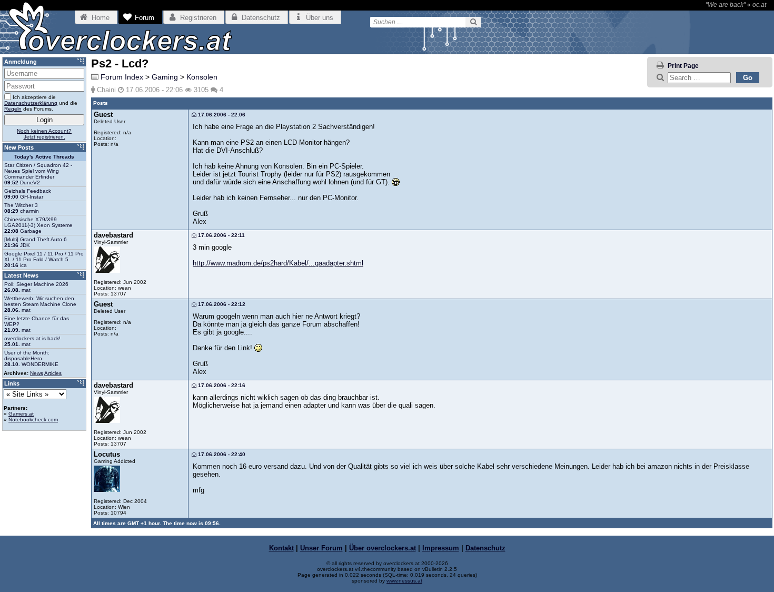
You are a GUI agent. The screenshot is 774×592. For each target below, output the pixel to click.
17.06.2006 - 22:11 (220, 235)
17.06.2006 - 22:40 (220, 454)
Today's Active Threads (44, 157)
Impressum (440, 548)
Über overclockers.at (382, 548)
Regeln (13, 109)
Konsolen (201, 77)
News (36, 373)
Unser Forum (321, 548)
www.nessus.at (404, 581)
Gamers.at (21, 414)
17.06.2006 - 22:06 (220, 114)
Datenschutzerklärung (30, 103)
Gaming (165, 77)
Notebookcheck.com (33, 419)
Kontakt (281, 548)
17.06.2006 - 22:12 (220, 304)
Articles (53, 373)
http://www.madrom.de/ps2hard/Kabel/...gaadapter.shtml (278, 263)
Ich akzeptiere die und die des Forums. (40, 103)
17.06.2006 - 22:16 (220, 385)
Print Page (683, 66)
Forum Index (122, 77)
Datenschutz (485, 548)
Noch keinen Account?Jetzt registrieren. (44, 134)
